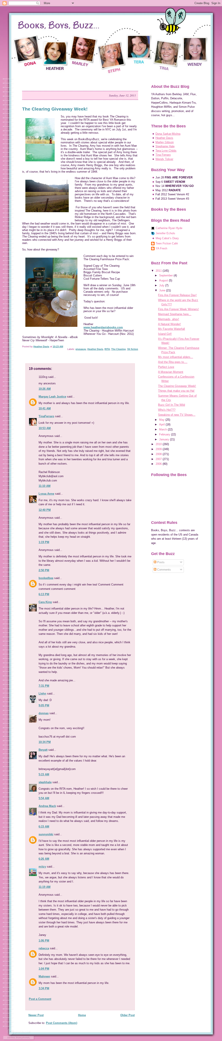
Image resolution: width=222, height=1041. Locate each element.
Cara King (45, 602)
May (162, 419)
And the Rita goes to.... (172, 362)
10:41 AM (45, 408)
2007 (159, 459)
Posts (160, 562)
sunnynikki (46, 834)
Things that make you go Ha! (176, 390)
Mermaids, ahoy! (168, 319)
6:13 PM (44, 594)
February (165, 434)
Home (82, 1015)
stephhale (45, 782)
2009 (159, 449)
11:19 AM (45, 887)
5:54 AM (44, 798)
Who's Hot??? (166, 409)
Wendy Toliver (164, 159)
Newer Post (36, 1015)
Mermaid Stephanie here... (174, 314)
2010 (159, 444)
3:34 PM (44, 988)
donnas (44, 713)
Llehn (42, 693)
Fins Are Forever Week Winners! (178, 309)
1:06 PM (44, 940)
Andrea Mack (47, 806)
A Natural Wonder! (169, 324)
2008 (159, 454)
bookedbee (46, 578)
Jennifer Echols (165, 233)
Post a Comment (40, 999)
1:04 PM (44, 968)
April (162, 424)
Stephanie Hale (165, 146)
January (164, 439)
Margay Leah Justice (52, 396)
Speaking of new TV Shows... (176, 414)
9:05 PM (44, 705)
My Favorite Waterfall (171, 328)
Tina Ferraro (163, 154)
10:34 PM (45, 742)
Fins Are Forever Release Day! (177, 295)
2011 (159, 270)
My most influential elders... (175, 357)
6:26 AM (44, 858)
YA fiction (132, 349)
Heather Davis (95, 349)
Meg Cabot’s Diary (167, 238)
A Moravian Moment (170, 372)
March (163, 429)
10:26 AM (45, 388)
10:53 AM (45, 428)
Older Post (127, 1015)
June (162, 290)
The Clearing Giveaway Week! (177, 386)
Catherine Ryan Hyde (169, 228)
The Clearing (118, 349)
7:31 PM (44, 685)
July (162, 285)
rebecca (44, 948)
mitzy (42, 866)
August (164, 280)
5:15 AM (44, 774)
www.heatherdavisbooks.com (103, 327)
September (166, 275)
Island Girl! (165, 333)
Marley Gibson (164, 142)
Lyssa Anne (46, 493)
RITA (107, 349)
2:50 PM (44, 570)
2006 (159, 463)
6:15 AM (44, 826)
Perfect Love (166, 367)
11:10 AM (45, 486)
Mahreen (44, 976)
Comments (163, 569)
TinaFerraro (46, 416)
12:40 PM (45, 510)
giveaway (80, 349)
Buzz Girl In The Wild (171, 404)
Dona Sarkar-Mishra (167, 133)
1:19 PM (44, 542)
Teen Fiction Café (167, 243)
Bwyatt (43, 749)
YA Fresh (161, 248)
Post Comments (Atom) (61, 1023)
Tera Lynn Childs (165, 150)
